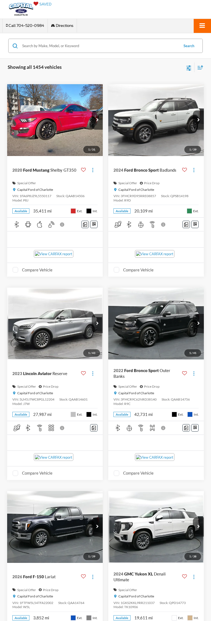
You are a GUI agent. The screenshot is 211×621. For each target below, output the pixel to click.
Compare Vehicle (37, 269)
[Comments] (85, 224)
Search (189, 46)
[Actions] (93, 170)
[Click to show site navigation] (202, 26)
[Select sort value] (199, 67)
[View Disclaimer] (62, 224)
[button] (25, 26)
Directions (64, 26)
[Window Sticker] (94, 224)
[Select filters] (188, 67)
